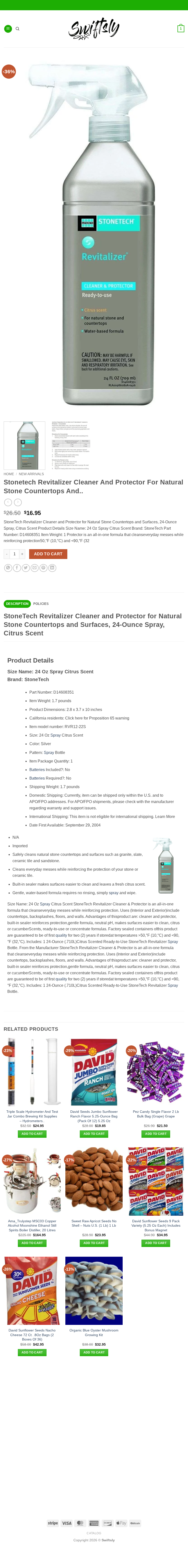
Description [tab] (17, 604)
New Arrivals (31, 474)
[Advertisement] (94, 1400)
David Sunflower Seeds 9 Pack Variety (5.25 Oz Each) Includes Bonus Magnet (155, 1225)
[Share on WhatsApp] (8, 568)
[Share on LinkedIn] (52, 568)
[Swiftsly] (94, 29)
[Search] (17, 28)
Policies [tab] (41, 604)
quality (61, 935)
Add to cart (48, 554)
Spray (55, 735)
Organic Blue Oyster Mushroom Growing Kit (94, 1332)
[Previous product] (18, 502)
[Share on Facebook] (17, 568)
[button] (8, 29)
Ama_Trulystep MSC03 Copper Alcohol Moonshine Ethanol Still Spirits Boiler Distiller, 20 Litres (32, 1225)
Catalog (94, 1533)
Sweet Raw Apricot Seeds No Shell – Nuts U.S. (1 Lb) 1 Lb (94, 1223)
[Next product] (8, 502)
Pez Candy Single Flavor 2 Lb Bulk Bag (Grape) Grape (156, 1114)
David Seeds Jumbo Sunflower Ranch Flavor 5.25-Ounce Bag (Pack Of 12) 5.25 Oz (94, 1116)
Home (9, 474)
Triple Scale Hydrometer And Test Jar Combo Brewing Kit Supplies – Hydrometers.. (32, 1116)
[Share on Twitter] (26, 568)
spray (113, 893)
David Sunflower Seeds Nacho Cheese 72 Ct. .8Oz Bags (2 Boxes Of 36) (32, 1334)
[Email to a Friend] (35, 568)
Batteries (37, 770)
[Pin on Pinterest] (43, 568)
